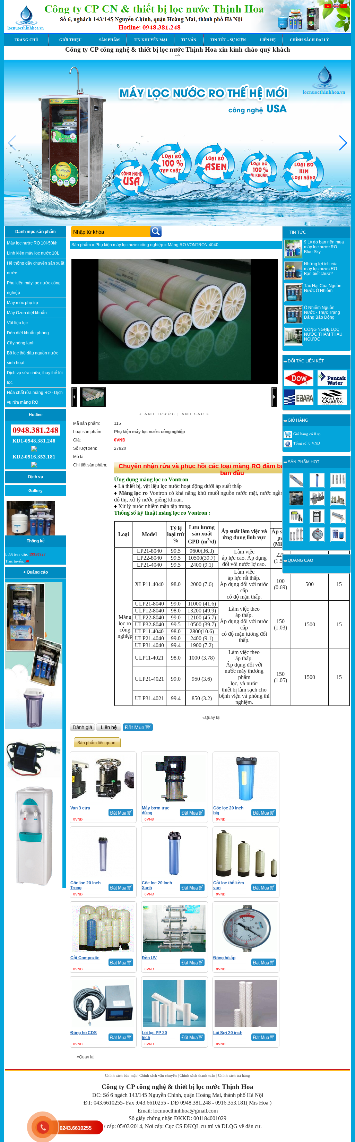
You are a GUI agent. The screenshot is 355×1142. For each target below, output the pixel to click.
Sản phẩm (109, 40)
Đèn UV (149, 957)
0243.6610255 (76, 1128)
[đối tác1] (298, 384)
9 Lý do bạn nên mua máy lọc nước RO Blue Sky (324, 247)
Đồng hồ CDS (83, 1032)
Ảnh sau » (196, 414)
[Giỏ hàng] (288, 434)
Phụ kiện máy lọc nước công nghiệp (129, 244)
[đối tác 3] (298, 403)
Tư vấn (188, 40)
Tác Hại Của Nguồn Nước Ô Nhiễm (322, 288)
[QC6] (33, 783)
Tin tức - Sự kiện (228, 40)
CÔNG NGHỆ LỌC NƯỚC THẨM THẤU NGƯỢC (323, 334)
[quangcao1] (33, 684)
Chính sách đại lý (309, 40)
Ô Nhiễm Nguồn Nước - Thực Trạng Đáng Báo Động (322, 312)
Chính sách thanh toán (197, 1075)
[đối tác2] (332, 384)
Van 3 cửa (80, 808)
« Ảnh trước (157, 414)
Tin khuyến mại (150, 40)
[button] (342, 143)
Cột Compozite (84, 957)
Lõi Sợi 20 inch (227, 1032)
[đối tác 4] (332, 403)
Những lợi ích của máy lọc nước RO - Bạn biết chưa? (321, 268)
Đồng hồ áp (224, 957)
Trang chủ (26, 40)
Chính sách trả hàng (234, 1075)
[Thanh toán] (288, 443)
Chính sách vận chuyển (158, 1075)
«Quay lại (211, 717)
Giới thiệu (70, 40)
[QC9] (33, 886)
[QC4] (33, 728)
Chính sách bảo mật (121, 1075)
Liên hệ (268, 40)
